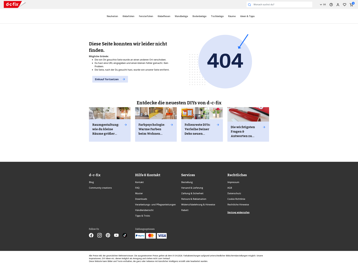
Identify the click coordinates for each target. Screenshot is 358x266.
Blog (91, 182)
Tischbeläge (217, 16)
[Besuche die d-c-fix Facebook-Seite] (93, 235)
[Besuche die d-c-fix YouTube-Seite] (118, 235)
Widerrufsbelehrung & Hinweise (198, 204)
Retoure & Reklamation (193, 198)
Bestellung (187, 182)
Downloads (141, 198)
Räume (232, 16)
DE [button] (324, 4)
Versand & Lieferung (192, 187)
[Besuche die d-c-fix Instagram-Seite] (101, 235)
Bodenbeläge (199, 16)
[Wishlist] (344, 4)
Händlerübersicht (144, 210)
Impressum (233, 182)
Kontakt (139, 182)
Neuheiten (112, 16)
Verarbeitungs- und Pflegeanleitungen (155, 204)
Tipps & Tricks (142, 215)
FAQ (137, 187)
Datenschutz (234, 193)
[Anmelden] (338, 4)
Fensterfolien (146, 16)
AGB (229, 187)
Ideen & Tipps (247, 16)
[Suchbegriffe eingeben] (249, 4)
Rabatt (185, 210)
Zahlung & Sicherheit (192, 193)
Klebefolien (128, 16)
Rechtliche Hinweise (238, 204)
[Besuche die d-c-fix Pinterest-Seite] (110, 235)
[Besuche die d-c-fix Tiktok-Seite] (125, 235)
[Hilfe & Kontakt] (331, 4)
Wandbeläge (181, 16)
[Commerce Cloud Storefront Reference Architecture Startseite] (15, 4)
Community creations (100, 187)
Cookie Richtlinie (236, 198)
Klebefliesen (164, 16)
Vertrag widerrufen (238, 212)
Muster (139, 193)
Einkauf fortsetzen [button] (107, 79)
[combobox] (279, 4)
